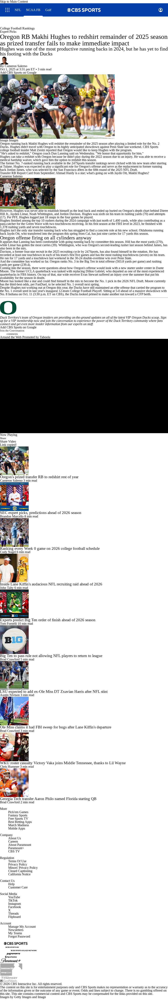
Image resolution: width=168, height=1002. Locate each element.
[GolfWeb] (8, 980)
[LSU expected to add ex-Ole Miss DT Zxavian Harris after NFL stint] (84, 675)
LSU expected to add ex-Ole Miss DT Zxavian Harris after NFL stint (54, 691)
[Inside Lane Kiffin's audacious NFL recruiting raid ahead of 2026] (84, 568)
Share (3, 438)
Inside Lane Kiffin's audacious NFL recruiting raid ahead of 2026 (51, 584)
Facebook (14, 907)
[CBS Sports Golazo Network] (24, 950)
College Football (80, 291)
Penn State (117, 147)
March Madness (18, 825)
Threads (13, 913)
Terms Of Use (17, 861)
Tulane (7, 166)
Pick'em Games (18, 812)
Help (11, 884)
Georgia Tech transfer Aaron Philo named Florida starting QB (48, 799)
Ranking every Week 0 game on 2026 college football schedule (50, 548)
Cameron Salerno (16, 66)
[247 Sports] (13, 953)
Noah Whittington (41, 214)
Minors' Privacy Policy (23, 867)
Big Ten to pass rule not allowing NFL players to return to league (51, 656)
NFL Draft (130, 169)
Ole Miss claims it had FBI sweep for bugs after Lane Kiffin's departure (55, 727)
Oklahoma (145, 230)
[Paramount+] (11, 960)
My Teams (15, 933)
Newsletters (15, 930)
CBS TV (14, 851)
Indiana (13, 294)
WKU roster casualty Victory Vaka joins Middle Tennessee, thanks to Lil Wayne (63, 763)
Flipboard (14, 917)
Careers (13, 841)
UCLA (30, 271)
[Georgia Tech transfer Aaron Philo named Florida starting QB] (84, 782)
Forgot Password (19, 936)
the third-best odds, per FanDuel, (26, 284)
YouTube (14, 897)
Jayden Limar (19, 214)
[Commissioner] (11, 966)
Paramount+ (16, 848)
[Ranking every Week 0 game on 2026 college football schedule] (84, 532)
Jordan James (15, 169)
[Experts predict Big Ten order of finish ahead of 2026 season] (84, 603)
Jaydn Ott (13, 233)
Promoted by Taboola (36, 337)
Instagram (14, 903)
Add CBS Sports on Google (18, 72)
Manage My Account (22, 926)
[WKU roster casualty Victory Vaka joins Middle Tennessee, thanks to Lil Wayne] (84, 747)
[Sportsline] (11, 956)
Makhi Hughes (38, 143)
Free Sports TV (18, 818)
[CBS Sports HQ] (12, 947)
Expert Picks (8, 31)
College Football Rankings (17, 28)
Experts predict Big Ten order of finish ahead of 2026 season (47, 620)
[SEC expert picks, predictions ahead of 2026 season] (84, 496)
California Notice (19, 874)
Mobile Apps (16, 828)
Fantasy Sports (17, 815)
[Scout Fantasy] (9, 977)
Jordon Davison (70, 214)
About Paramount (19, 844)
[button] (7, 10)
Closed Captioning (20, 871)
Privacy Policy (17, 864)
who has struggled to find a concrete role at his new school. (100, 230)
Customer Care (18, 887)
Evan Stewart (89, 274)
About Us (14, 838)
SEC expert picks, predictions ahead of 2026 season (40, 513)
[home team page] (84, 308)
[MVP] (6, 972)
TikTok (13, 900)
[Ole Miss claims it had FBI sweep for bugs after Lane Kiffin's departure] (84, 711)
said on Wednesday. (82, 153)
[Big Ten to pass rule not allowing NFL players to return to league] (84, 639)
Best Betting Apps (20, 822)
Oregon (5, 143)
